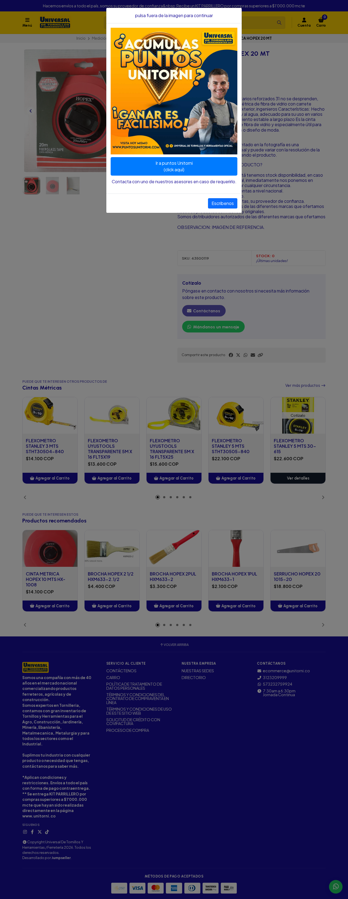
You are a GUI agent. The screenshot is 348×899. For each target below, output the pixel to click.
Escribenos (223, 203)
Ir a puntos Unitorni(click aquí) (174, 166)
